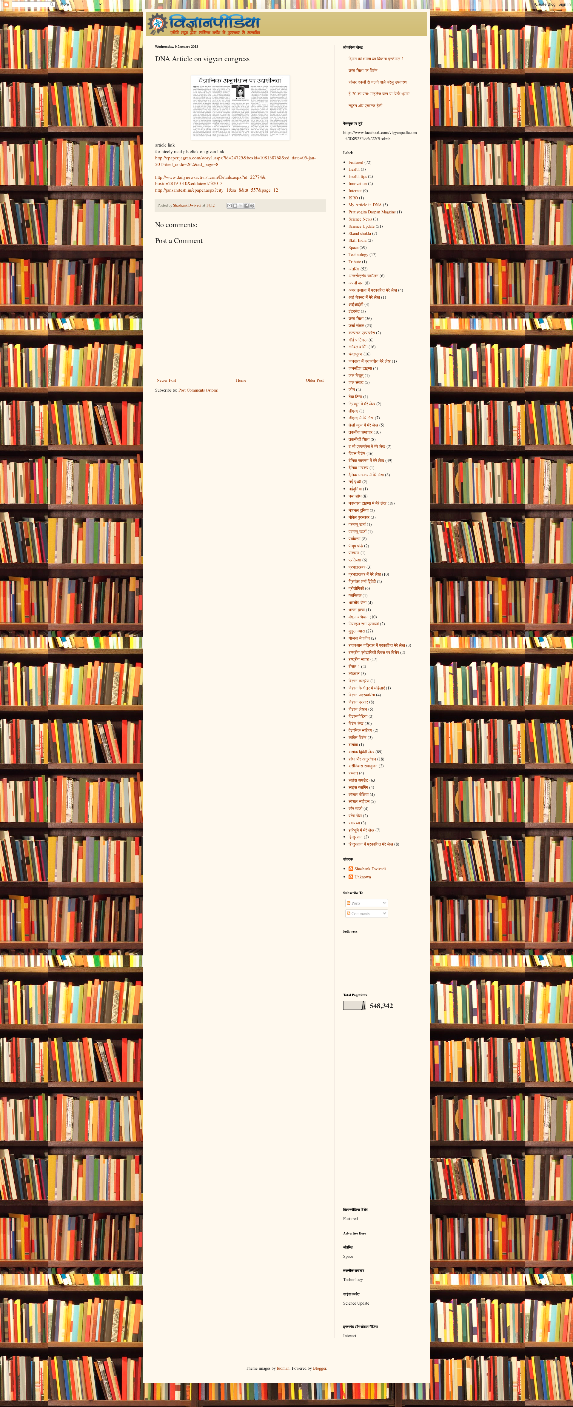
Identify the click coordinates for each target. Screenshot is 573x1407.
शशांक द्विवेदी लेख (361, 752)
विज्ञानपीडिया (358, 716)
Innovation (358, 183)
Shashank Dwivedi (370, 869)
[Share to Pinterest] (252, 206)
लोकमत (354, 673)
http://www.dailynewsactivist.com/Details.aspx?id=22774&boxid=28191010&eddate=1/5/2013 (210, 180)
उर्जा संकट (356, 325)
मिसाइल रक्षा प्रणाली (364, 623)
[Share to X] (241, 206)
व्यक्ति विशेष (357, 737)
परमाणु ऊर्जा (357, 531)
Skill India (357, 240)
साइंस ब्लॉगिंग (358, 787)
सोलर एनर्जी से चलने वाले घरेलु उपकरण (378, 82)
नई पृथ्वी (355, 481)
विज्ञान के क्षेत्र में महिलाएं (367, 688)
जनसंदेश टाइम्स (360, 368)
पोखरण (354, 552)
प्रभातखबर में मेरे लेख (365, 574)
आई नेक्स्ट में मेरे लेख (364, 297)
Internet (355, 190)
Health (354, 169)
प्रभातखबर (357, 567)
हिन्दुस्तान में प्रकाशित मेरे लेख (371, 844)
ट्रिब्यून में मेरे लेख (362, 404)
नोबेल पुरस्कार (359, 517)
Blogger (319, 1368)
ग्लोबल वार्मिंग (358, 347)
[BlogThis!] (235, 206)
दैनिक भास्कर (358, 467)
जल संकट (356, 382)
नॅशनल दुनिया (359, 510)
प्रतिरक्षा (355, 560)
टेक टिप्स (355, 396)
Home (241, 380)
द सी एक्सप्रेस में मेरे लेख (367, 446)
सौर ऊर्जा (355, 808)
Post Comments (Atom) (198, 390)
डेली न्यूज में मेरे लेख (363, 425)
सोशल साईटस (359, 801)
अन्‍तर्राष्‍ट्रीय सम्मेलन (363, 275)
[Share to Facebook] (246, 206)
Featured (356, 162)
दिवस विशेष (357, 453)
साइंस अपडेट (358, 780)
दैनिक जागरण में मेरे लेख (366, 460)
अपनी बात (356, 283)
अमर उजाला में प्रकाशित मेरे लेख (373, 290)
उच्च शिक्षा (356, 318)
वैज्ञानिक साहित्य (360, 730)
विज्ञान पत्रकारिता (362, 695)
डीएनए (353, 411)
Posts (355, 903)
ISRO (353, 198)
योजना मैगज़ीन (359, 638)
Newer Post (166, 380)
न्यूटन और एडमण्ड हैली (365, 105)
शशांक (353, 744)
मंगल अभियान (359, 617)
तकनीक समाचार (360, 432)
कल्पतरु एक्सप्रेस (362, 332)
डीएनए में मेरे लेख (361, 418)
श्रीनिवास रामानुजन (363, 766)
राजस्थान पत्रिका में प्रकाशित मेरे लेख (377, 645)
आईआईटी (356, 304)
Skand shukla (360, 233)
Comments (359, 913)
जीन (352, 389)
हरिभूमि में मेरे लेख (361, 830)
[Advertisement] (380, 1108)
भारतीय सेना (357, 602)
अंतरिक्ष (354, 269)
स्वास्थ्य (354, 823)
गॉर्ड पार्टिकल (358, 340)
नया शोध (355, 496)
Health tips (358, 176)
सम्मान (353, 773)
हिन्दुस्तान (356, 837)
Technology (358, 254)
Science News (360, 219)
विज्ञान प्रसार (358, 702)
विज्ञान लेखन (358, 709)
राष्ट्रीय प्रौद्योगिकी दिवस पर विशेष (374, 652)
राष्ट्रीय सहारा (359, 659)
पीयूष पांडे (356, 546)
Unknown (363, 877)
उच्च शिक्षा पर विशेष (363, 70)
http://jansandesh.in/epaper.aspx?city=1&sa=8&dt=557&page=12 (216, 190)
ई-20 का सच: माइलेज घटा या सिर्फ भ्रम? (379, 93)
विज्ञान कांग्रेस (359, 681)
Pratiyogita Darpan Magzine (372, 212)
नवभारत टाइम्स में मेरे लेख (367, 503)
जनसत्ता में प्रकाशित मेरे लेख (370, 361)
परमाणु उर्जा (357, 524)
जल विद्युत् (356, 375)
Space (353, 247)
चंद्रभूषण (355, 354)
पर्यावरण (355, 538)
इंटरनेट (354, 311)
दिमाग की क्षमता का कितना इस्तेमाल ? (376, 58)
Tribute (355, 261)
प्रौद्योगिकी (356, 588)
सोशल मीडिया (359, 794)
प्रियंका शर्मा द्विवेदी (362, 581)
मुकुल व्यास (357, 631)
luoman (283, 1368)
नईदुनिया (355, 489)
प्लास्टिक (355, 595)
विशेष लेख (356, 723)
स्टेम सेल (355, 815)
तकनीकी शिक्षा (359, 439)
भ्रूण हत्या (357, 609)
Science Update (362, 226)
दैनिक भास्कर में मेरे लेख (366, 475)
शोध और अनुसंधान (362, 759)
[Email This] (229, 206)
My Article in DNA (365, 204)
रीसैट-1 (354, 666)
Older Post (315, 380)
